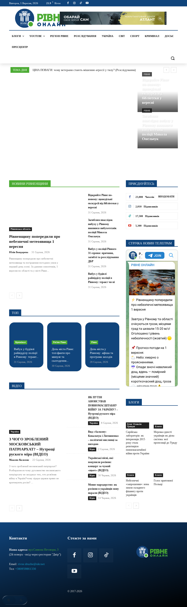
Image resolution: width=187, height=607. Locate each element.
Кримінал (20, 342)
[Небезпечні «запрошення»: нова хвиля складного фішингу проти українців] (138, 468)
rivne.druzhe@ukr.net (31, 564)
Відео (92, 449)
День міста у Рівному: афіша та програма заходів (101, 352)
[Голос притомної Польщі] (166, 468)
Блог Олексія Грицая (134, 425)
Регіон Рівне (59, 342)
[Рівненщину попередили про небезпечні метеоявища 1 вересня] (35, 212)
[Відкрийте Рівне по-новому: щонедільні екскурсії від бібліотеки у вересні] (158, 95)
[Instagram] (74, 3)
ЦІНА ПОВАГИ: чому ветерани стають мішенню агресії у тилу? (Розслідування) (84, 70)
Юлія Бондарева (18, 252)
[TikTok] (80, 3)
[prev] (166, 70)
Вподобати (166, 196)
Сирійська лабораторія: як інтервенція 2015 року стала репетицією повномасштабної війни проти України (137, 442)
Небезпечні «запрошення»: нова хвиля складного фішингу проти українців (137, 487)
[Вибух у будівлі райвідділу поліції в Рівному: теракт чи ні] (76, 278)
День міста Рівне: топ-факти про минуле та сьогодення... (63, 354)
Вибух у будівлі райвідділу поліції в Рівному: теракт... (26, 352)
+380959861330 (25, 568)
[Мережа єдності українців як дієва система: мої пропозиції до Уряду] (166, 420)
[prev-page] (12, 295)
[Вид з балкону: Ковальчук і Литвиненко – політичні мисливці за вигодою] (76, 440)
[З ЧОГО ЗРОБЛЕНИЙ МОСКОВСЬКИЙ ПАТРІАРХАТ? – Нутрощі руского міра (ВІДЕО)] (35, 414)
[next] (174, 70)
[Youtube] (87, 3)
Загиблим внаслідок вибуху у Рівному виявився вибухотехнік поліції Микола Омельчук (102, 228)
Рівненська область (20, 229)
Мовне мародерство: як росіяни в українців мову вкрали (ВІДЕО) (103, 488)
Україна (14, 431)
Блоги (158, 426)
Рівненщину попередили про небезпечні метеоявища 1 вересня (34, 241)
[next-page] (19, 295)
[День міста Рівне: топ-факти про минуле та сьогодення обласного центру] (64, 336)
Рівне (147, 74)
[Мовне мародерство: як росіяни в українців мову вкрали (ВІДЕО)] (76, 491)
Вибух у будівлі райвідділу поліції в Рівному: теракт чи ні (101, 278)
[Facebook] (68, 3)
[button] (172, 58)
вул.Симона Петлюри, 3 (44, 549)
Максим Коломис (19, 459)
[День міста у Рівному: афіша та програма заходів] (102, 336)
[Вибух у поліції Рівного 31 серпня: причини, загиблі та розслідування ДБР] (76, 253)
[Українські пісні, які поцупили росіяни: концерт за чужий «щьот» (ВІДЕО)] (76, 467)
